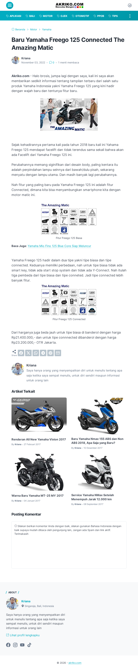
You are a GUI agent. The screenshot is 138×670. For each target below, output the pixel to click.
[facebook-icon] (8, 645)
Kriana (25, 601)
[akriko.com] (69, 5)
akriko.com (74, 662)
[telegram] (43, 353)
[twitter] (28, 353)
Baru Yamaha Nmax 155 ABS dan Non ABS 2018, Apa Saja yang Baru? (97, 441)
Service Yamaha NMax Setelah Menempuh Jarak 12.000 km (92, 497)
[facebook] (21, 353)
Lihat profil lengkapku (24, 635)
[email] (58, 353)
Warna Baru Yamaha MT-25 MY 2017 (38, 495)
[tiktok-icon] (29, 645)
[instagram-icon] (15, 645)
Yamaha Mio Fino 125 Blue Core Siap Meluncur (59, 246)
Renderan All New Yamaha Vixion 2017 (39, 439)
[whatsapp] (36, 353)
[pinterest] (50, 353)
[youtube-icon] (22, 645)
